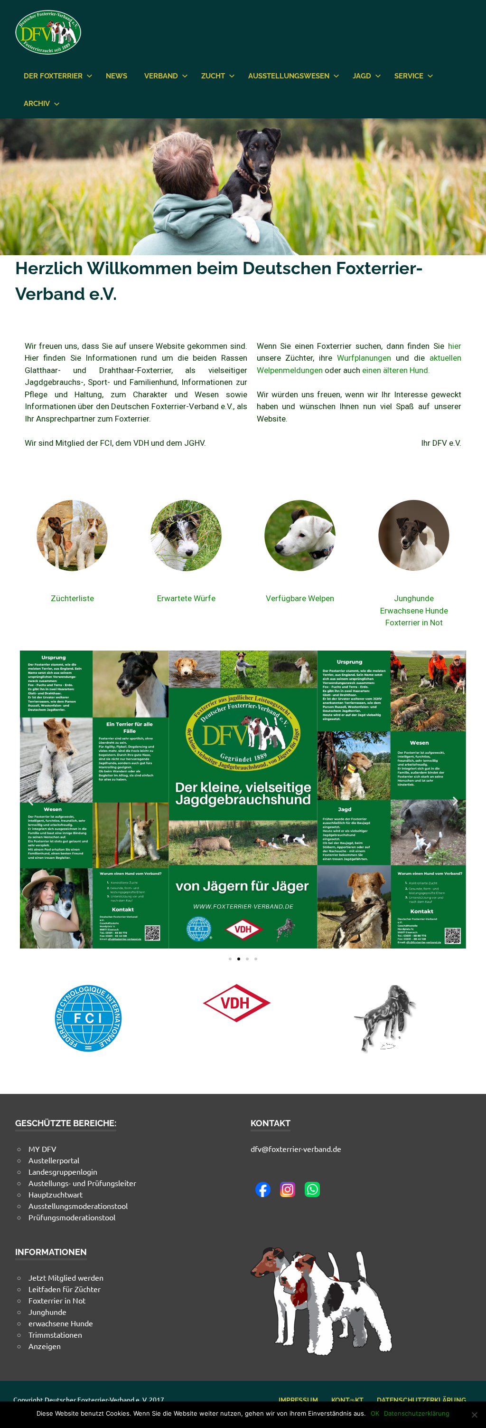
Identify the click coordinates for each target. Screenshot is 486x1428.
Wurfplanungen (364, 358)
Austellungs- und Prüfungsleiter (82, 1183)
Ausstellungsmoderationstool (78, 1205)
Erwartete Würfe (186, 598)
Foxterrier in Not (414, 622)
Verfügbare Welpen (300, 598)
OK (375, 1413)
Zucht (213, 76)
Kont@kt (347, 1400)
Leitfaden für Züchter (64, 1289)
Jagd (362, 76)
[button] (31, 801)
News (116, 76)
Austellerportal (53, 1160)
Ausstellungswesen (288, 76)
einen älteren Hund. (396, 370)
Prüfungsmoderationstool (71, 1217)
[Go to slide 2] (238, 959)
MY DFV (42, 1148)
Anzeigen (44, 1346)
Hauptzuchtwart (55, 1194)
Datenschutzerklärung (421, 1400)
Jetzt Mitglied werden (65, 1277)
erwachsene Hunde (60, 1323)
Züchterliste (72, 598)
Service (408, 76)
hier (454, 346)
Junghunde (414, 598)
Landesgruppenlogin (62, 1171)
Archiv (37, 103)
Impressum (298, 1400)
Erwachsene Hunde (414, 610)
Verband (161, 76)
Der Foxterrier (53, 76)
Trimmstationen (55, 1334)
